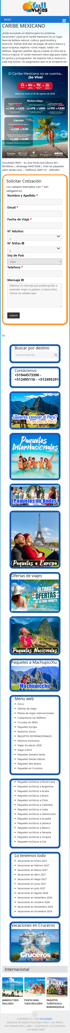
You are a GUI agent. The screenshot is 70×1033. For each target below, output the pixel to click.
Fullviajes (46, 1018)
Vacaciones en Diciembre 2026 (35, 911)
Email (12, 207)
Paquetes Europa (27, 727)
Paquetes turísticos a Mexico (34, 827)
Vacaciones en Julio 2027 (31, 888)
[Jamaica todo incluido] (12, 987)
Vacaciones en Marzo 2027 (33, 870)
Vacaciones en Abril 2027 (32, 874)
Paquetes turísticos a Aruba (33, 791)
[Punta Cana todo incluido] (34, 987)
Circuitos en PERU (28, 722)
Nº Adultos (15, 231)
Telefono (15, 267)
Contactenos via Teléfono (32, 717)
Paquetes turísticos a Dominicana (37, 814)
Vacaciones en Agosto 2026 (33, 893)
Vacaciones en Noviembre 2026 (35, 906)
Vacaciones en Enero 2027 (32, 860)
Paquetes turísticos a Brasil (33, 795)
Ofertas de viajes (27, 708)
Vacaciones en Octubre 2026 (34, 902)
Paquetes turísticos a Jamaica (34, 823)
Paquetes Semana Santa (31, 754)
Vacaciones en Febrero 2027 (33, 865)
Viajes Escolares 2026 (30, 745)
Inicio (21, 704)
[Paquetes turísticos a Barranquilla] (57, 987)
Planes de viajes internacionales (36, 713)
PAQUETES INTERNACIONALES (35, 736)
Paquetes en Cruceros (30, 768)
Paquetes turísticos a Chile (33, 800)
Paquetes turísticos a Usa (32, 841)
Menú (7, 19)
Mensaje (34, 280)
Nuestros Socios (27, 731)
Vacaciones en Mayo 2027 (32, 879)
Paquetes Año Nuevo (29, 763)
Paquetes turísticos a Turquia (34, 837)
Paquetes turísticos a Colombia (35, 804)
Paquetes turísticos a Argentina (35, 786)
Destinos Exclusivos (29, 740)
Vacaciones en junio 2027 (32, 883)
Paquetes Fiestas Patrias (31, 759)
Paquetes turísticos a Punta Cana (36, 781)
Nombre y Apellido (22, 195)
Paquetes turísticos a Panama (34, 832)
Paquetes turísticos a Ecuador (34, 818)
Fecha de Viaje (19, 219)
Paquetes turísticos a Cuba (33, 809)
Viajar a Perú (25, 749)
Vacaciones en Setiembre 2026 (35, 897)
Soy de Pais (15, 255)
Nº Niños (34, 243)
